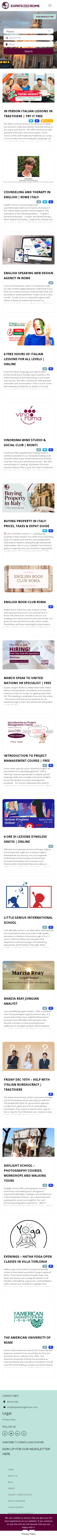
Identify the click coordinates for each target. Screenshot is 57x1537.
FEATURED (7, 77)
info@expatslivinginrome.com (22, 1407)
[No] (53, 1525)
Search (33, 51)
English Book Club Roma (25, 602)
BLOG (10, 1482)
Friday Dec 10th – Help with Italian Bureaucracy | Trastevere (27, 1085)
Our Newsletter (45, 16)
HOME (11, 1469)
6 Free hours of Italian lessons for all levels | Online (24, 359)
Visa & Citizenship (16, 1501)
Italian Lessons (15, 1507)
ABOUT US (13, 1476)
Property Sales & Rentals (20, 1513)
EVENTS (11, 1488)
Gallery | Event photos (20, 1494)
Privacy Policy (8, 1419)
